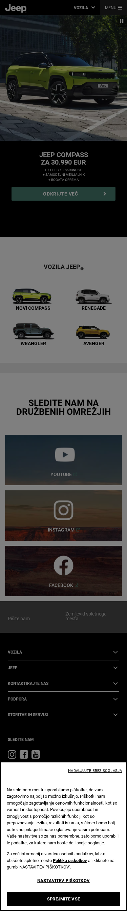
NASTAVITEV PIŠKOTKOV (63, 880)
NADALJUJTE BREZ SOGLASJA (95, 771)
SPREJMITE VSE (63, 898)
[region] (63, 836)
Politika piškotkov (70, 860)
